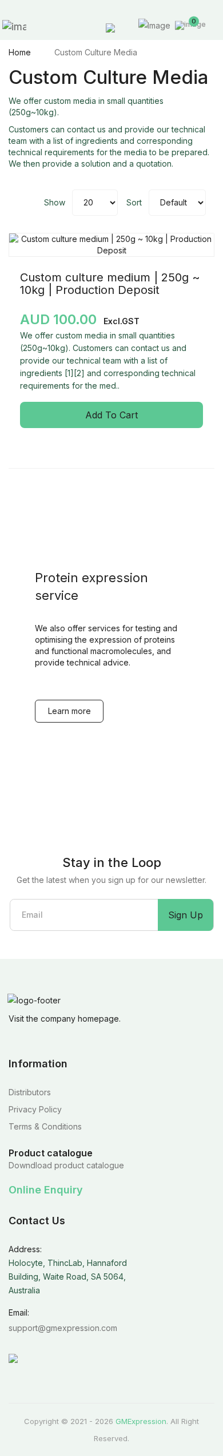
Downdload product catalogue (66, 1165)
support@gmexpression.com (63, 1328)
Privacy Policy (35, 1109)
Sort (134, 202)
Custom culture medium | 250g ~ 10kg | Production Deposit (110, 283)
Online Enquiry (46, 1190)
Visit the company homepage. (65, 1018)
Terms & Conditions (45, 1126)
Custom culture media (95, 52)
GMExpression (141, 1421)
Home (20, 52)
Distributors (30, 1092)
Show (54, 202)
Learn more (69, 711)
